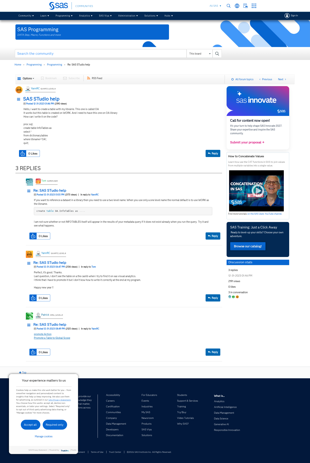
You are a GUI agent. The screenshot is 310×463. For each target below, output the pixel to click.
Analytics (84, 15)
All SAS (214, 5)
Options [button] (27, 78)
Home (18, 64)
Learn (43, 15)
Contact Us (245, 6)
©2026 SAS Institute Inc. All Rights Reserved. (149, 452)
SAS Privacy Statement (59, 399)
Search (228, 6)
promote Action (42, 334)
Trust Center (115, 452)
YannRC (35, 88)
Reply (215, 153)
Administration (126, 15)
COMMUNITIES (84, 6)
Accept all (30, 424)
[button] (19, 99)
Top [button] (24, 372)
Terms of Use (97, 452)
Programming (63, 15)
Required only (55, 424)
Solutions (150, 15)
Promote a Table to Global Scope (52, 338)
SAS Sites (254, 6)
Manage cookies (44, 436)
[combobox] (118, 53)
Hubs (167, 15)
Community (24, 15)
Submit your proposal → (247, 142)
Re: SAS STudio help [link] (78, 64)
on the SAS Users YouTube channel (264, 213)
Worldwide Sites (237, 6)
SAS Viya (104, 15)
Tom (43, 180)
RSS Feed (97, 78)
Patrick (45, 314)
